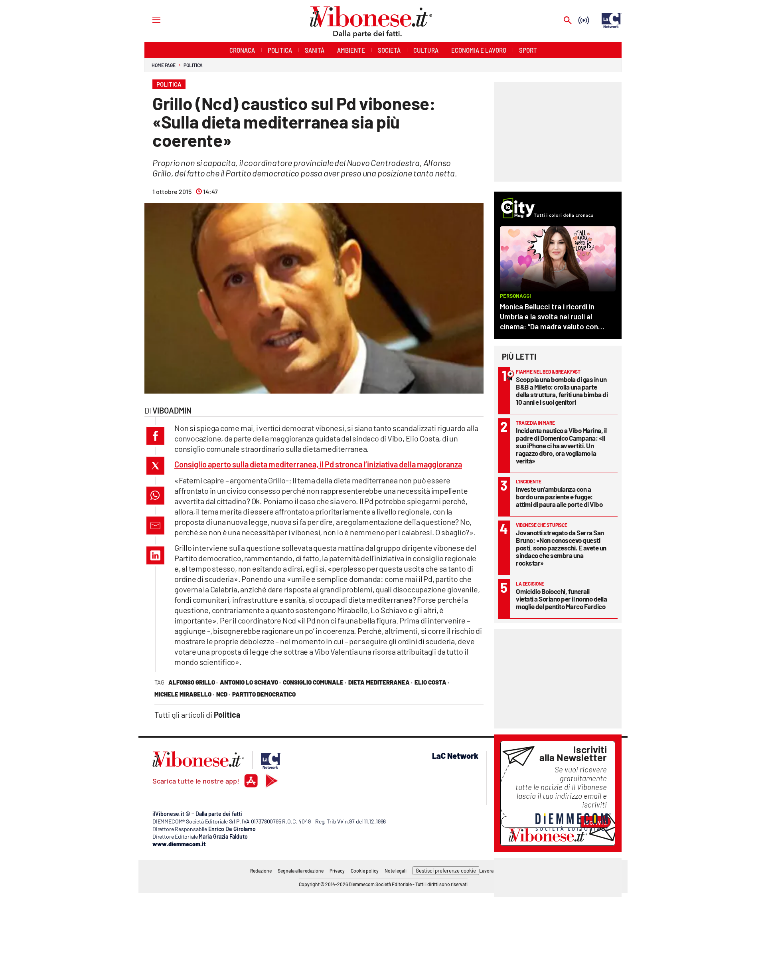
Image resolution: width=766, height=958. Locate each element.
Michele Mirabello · (184, 694)
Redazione (261, 870)
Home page (164, 65)
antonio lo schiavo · (250, 682)
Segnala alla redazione (301, 870)
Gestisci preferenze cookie (446, 870)
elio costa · (432, 682)
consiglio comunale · (314, 682)
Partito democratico (264, 694)
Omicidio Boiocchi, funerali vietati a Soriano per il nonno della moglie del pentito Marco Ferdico (561, 598)
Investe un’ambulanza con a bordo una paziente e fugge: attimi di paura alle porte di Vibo (559, 496)
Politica (193, 65)
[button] (155, 436)
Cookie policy (365, 870)
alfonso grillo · (193, 682)
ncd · (223, 694)
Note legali (396, 870)
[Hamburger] (149, 19)
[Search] (568, 21)
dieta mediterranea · (380, 682)
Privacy (337, 870)
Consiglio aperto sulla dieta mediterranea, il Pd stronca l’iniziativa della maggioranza (318, 464)
